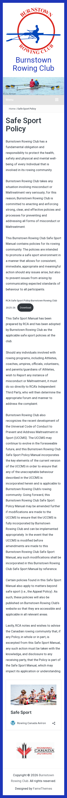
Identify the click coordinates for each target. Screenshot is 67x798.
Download (25, 307)
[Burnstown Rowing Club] (33, 86)
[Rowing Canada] (35, 750)
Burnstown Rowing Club (33, 64)
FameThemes (42, 788)
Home (12, 108)
